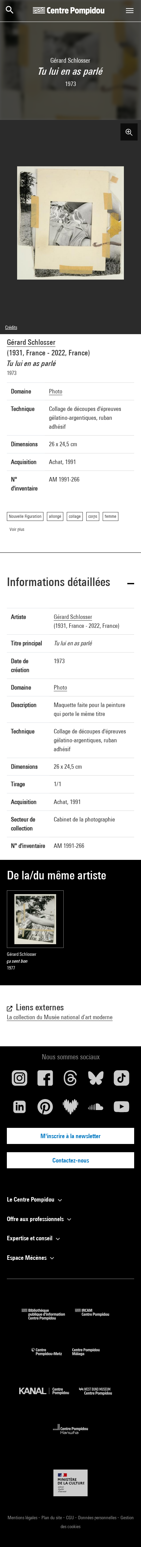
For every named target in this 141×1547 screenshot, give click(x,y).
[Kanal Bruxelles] (49, 1397)
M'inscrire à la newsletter (70, 1136)
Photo (55, 391)
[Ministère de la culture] (70, 1483)
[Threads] (70, 1080)
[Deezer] (70, 1109)
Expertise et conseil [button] (30, 1238)
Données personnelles (97, 1517)
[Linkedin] (19, 1109)
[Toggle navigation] (130, 10)
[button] (70, 583)
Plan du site (52, 1517)
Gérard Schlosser (31, 342)
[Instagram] (19, 1080)
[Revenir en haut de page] (125, 1531)
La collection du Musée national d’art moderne (60, 1017)
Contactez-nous (70, 1160)
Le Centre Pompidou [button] (31, 1199)
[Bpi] (48, 1318)
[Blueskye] (95, 1080)
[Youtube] (121, 1109)
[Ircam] (97, 1318)
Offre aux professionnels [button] (36, 1218)
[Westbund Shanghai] (100, 1397)
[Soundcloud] (95, 1109)
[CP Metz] (51, 1357)
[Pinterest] (44, 1109)
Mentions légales (23, 1517)
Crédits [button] (11, 327)
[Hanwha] (70, 1436)
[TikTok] (121, 1080)
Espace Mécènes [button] (27, 1257)
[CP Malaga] (91, 1357)
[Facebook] (44, 1080)
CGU (70, 1517)
